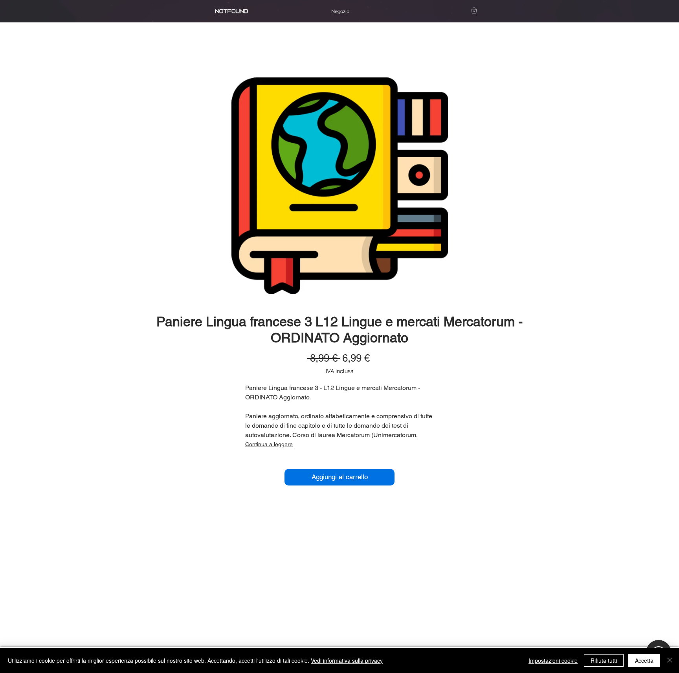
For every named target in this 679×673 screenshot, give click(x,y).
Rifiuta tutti (604, 660)
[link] (474, 10)
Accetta (644, 660)
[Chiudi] (669, 660)
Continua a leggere (269, 444)
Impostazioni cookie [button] (553, 660)
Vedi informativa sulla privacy (347, 660)
